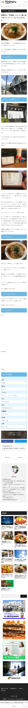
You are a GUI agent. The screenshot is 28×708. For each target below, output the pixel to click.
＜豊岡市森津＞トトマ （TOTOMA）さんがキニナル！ (6, 542)
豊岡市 (9, 10)
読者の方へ (21, 688)
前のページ (7, 457)
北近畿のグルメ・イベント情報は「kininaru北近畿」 (14, 702)
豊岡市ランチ (17, 448)
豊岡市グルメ (13, 10)
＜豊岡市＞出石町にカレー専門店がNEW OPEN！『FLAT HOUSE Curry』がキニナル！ (20, 576)
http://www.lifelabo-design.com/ (10, 499)
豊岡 (5, 448)
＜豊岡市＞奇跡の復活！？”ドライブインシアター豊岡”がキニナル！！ (7, 528)
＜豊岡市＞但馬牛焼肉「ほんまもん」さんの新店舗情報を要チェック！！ (20, 528)
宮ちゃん (14, 476)
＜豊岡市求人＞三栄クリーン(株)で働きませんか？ (7, 589)
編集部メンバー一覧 (4, 688)
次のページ (20, 457)
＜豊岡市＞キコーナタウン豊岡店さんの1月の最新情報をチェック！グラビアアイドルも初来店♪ (7, 560)
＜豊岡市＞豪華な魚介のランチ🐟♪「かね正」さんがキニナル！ (20, 546)
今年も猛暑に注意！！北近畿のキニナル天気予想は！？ (20, 560)
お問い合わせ (3, 690)
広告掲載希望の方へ (13, 688)
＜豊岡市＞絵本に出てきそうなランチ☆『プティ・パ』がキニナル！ (7, 576)
